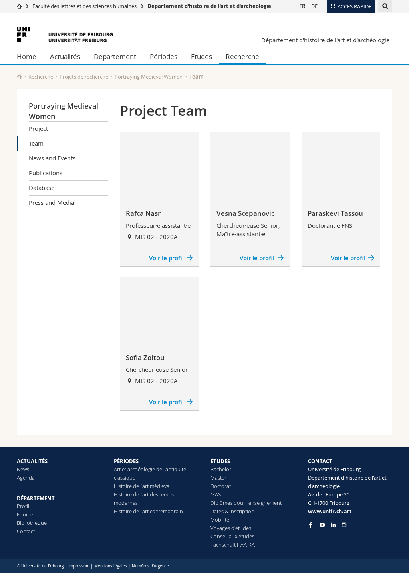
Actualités (65, 56)
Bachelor (220, 469)
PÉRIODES (126, 461)
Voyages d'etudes (230, 528)
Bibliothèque (32, 522)
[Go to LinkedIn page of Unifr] (333, 525)
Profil (23, 506)
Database (41, 188)
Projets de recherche (84, 76)
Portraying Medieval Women (149, 76)
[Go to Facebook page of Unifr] (310, 524)
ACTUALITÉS (32, 461)
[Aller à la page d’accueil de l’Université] (65, 34)
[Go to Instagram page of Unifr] (344, 525)
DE (314, 6)
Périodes (163, 56)
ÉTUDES (220, 461)
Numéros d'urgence (150, 566)
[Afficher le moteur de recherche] (385, 6)
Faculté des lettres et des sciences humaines (84, 6)
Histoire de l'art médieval (142, 486)
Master (218, 477)
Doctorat (220, 486)
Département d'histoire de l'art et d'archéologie (209, 6)
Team (36, 143)
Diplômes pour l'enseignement (246, 502)
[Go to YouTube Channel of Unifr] (322, 525)
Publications (45, 173)
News (23, 469)
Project (38, 128)
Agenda (26, 477)
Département (115, 56)
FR (302, 6)
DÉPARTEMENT (36, 498)
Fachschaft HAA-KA (232, 544)
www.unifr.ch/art (329, 511)
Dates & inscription (232, 511)
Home (26, 56)
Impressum (78, 566)
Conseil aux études (232, 536)
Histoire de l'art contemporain (148, 511)
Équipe (25, 514)
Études (201, 56)
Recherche (242, 56)
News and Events (52, 158)
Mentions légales (110, 566)
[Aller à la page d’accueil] (19, 6)
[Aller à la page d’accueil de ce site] (19, 77)
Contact (26, 531)
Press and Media (51, 202)
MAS (215, 494)
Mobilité (219, 519)
